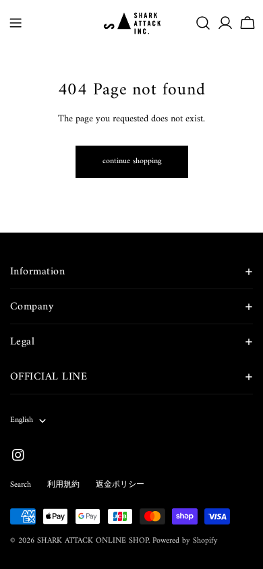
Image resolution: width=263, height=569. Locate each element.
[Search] (202, 22)
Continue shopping (132, 161)
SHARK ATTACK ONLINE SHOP (92, 541)
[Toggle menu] (15, 22)
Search (20, 485)
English (21, 420)
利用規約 (63, 485)
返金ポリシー (120, 485)
